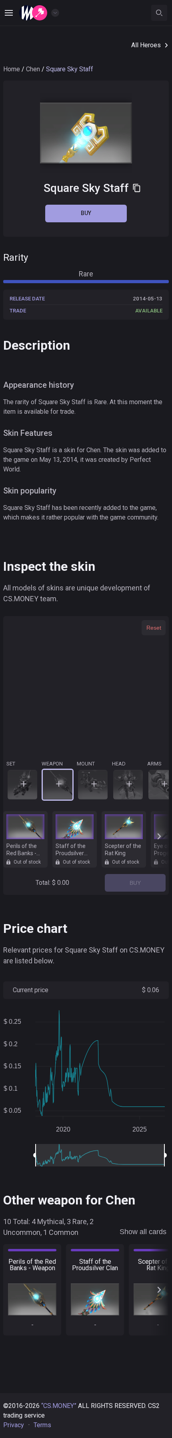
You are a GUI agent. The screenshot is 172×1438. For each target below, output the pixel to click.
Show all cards (143, 1232)
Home (11, 69)
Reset (153, 627)
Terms (42, 1425)
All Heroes (146, 45)
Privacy (13, 1425)
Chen (33, 69)
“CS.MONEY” (58, 1406)
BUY (135, 883)
